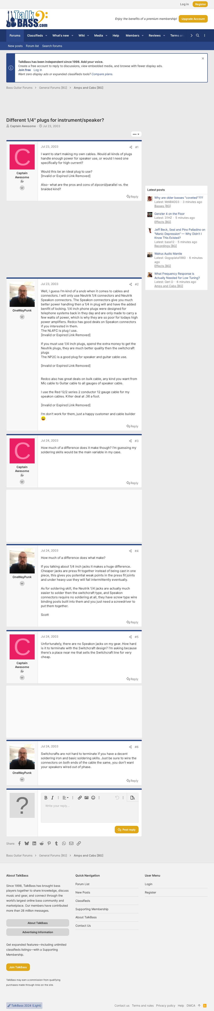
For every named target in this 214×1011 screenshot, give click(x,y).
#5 (137, 637)
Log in (38, 70)
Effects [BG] (162, 222)
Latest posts (156, 189)
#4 (137, 551)
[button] (46, 35)
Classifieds (82, 900)
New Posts (82, 892)
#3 (137, 441)
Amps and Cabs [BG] (168, 286)
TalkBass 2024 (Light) (25, 1005)
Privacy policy (165, 1005)
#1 (137, 147)
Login (148, 884)
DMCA (191, 1005)
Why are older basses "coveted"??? (178, 197)
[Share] (131, 147)
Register (150, 892)
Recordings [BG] (165, 246)
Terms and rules (143, 1005)
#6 (137, 747)
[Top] (199, 1005)
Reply (134, 196)
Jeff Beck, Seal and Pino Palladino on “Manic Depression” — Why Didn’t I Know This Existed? (179, 233)
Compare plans (102, 74)
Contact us (83, 925)
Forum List (82, 884)
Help (181, 1005)
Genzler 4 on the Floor (169, 213)
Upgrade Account (193, 18)
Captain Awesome (23, 126)
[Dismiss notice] (202, 59)
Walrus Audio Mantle (168, 253)
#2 (137, 284)
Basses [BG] (162, 206)
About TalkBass (86, 917)
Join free (24, 70)
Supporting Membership (91, 909)
